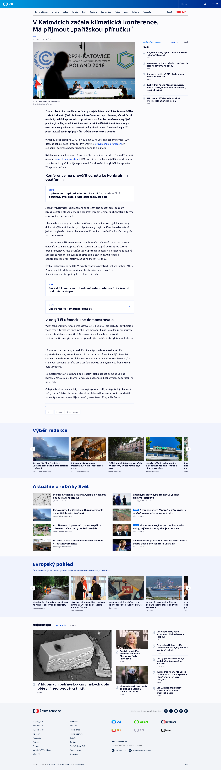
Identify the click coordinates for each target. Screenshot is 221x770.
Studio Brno (75, 729)
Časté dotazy (75, 750)
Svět (84, 12)
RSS (186, 764)
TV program (38, 721)
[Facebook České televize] (171, 711)
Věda (126, 12)
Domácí (75, 12)
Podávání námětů (77, 746)
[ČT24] (8, 4)
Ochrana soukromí (65, 764)
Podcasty (146, 12)
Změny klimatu (72, 412)
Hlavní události (41, 12)
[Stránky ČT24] (116, 721)
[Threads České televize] (186, 711)
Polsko (59, 412)
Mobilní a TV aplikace (42, 750)
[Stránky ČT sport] (141, 721)
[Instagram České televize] (166, 711)
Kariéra (73, 742)
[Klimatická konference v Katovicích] (84, 70)
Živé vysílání (38, 725)
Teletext (36, 734)
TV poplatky (38, 729)
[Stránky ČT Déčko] (116, 730)
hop (34, 37)
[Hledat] (205, 4)
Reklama (73, 725)
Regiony (93, 12)
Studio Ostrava (76, 734)
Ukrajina (55, 12)
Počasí (117, 12)
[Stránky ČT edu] (165, 730)
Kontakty (74, 754)
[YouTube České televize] (176, 711)
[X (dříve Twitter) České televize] (181, 711)
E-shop (36, 746)
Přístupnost (79, 764)
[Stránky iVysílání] (168, 721)
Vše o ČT (36, 754)
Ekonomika (106, 12)
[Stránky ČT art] (139, 730)
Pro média (74, 721)
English (52, 764)
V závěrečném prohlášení (108, 143)
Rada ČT (73, 738)
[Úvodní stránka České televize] (47, 711)
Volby (65, 12)
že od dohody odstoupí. (67, 159)
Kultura (135, 12)
